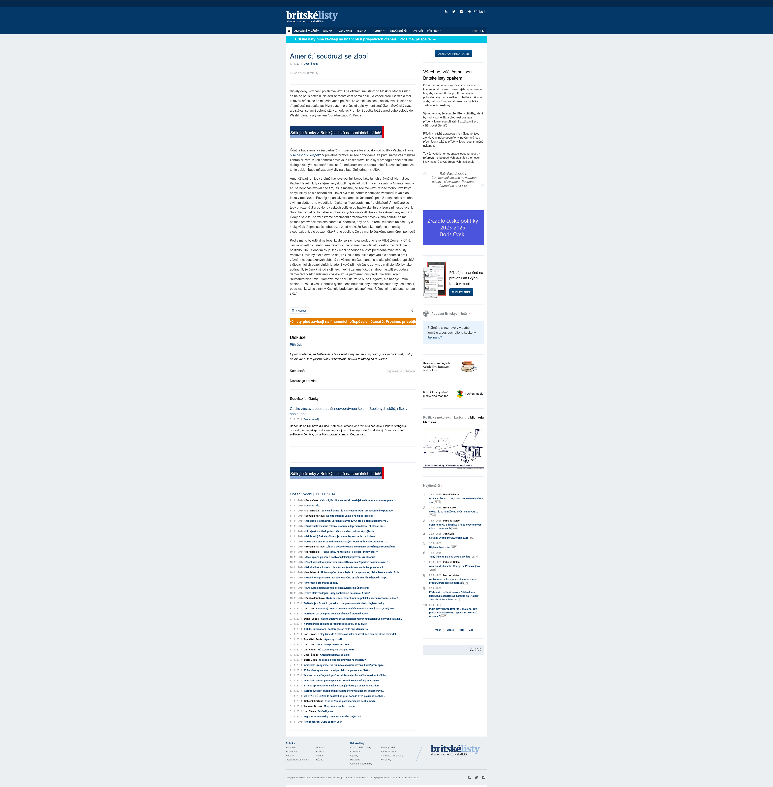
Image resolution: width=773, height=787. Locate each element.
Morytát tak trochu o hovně (339, 706)
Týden (437, 630)
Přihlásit (479, 11)
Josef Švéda (311, 63)
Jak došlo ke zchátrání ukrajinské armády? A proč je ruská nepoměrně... (346, 521)
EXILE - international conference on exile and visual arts (336, 629)
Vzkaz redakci (388, 751)
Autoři (418, 30)
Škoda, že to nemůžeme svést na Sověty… (453, 513)
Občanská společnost (297, 759)
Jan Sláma (310, 711)
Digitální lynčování (442, 547)
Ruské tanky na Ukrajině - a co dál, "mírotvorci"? (350, 551)
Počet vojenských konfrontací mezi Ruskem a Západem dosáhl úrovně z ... (347, 562)
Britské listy (314, 17)
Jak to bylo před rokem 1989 (332, 644)
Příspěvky (434, 30)
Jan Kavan (310, 634)
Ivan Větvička (451, 575)
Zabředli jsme (325, 711)
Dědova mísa (312, 505)
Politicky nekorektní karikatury (453, 419)
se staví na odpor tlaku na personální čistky (337, 670)
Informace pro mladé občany (321, 582)
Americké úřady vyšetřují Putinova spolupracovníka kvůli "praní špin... (344, 665)
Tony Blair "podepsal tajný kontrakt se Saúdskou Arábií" (337, 593)
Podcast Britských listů (449, 313)
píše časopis (305, 155)
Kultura (290, 755)
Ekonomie (291, 751)
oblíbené (410, 371)
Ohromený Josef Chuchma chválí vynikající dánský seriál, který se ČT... (357, 608)
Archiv (328, 30)
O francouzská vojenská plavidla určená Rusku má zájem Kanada (341, 680)
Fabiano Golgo (451, 520)
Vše (471, 630)
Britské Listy (455, 751)
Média (319, 755)
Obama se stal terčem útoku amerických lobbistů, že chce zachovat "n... (346, 541)
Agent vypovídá (333, 639)
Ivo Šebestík (312, 572)
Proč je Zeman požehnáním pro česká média (350, 701)
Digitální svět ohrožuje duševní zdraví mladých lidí (332, 716)
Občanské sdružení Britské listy (325, 777)
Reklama (355, 759)
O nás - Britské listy (360, 747)
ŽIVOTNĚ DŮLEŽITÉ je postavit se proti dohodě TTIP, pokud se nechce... (344, 696)
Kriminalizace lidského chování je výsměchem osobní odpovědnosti (344, 567)
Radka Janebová (315, 598)
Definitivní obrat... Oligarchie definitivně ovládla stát (456, 500)
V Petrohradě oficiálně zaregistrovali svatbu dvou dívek (335, 623)
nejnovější (394, 371)
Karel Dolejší (312, 510)
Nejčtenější (431, 485)
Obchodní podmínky (361, 763)
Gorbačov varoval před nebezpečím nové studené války (336, 613)
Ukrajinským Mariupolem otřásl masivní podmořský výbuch (339, 531)
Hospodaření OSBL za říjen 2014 (323, 721)
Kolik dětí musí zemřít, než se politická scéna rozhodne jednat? (362, 598)
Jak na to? (434, 337)
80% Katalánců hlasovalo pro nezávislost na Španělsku (337, 587)
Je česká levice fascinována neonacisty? (342, 659)
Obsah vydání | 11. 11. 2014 (312, 493)
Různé (319, 759)
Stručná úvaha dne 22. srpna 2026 (451, 537)
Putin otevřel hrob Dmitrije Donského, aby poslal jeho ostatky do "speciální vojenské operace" (453, 612)
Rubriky (378, 30)
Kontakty (355, 751)
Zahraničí (291, 747)
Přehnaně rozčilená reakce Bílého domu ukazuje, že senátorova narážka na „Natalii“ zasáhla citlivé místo (454, 595)
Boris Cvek (311, 500)
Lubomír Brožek (313, 706)
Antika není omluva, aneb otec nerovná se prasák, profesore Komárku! (453, 580)
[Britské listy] (337, 132)
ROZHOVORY (344, 30)
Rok (461, 630)
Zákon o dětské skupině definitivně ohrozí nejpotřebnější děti (360, 546)
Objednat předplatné (454, 54)
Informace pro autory (391, 755)
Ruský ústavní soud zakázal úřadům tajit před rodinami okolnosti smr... (345, 526)
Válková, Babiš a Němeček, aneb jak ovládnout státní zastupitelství (358, 500)
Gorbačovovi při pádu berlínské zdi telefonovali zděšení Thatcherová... (344, 690)
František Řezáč (313, 639)
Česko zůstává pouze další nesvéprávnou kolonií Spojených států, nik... (361, 618)
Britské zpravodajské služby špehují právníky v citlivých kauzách (341, 685)
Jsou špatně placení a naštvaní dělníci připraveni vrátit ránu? (340, 557)
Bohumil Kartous (315, 515)
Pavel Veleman (451, 494)
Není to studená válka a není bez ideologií (349, 515)
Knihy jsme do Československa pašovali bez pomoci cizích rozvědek (357, 634)
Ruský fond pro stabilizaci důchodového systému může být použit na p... (346, 577)
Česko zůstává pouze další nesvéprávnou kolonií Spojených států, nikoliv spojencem (348, 411)
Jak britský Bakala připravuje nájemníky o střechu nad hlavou (340, 536)
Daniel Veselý (311, 419)
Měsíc (450, 630)
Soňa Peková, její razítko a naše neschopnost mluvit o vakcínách (455, 526)
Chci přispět (461, 292)
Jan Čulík (309, 608)
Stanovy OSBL (388, 747)
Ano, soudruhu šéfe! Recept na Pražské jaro (454, 567)
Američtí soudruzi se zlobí (334, 654)
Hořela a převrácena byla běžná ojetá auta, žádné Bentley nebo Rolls (360, 572)
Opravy (354, 755)
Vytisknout (301, 310)
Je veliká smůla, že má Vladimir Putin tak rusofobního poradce (357, 510)
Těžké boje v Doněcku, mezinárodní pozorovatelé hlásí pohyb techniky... (345, 603)
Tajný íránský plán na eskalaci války (453, 556)
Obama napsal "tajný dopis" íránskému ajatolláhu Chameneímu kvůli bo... (346, 675)
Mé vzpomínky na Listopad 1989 (336, 649)
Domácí (320, 747)
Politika (320, 751)
